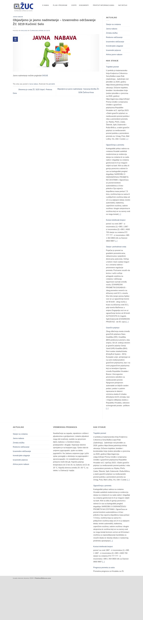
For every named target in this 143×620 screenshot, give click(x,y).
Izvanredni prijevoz (113, 50)
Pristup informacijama (103, 5)
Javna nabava (18, 16)
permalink (52, 84)
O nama (45, 5)
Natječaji (122, 5)
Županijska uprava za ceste (40, 30)
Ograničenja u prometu (115, 145)
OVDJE (45, 76)
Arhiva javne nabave (114, 54)
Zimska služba (112, 33)
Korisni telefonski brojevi (115, 220)
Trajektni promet (112, 67)
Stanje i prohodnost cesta (116, 247)
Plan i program (60, 5)
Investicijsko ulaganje (114, 46)
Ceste (74, 5)
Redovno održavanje (114, 37)
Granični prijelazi (112, 328)
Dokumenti (84, 5)
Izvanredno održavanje (115, 42)
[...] (127, 139)
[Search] (128, 8)
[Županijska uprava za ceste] (25, 6)
